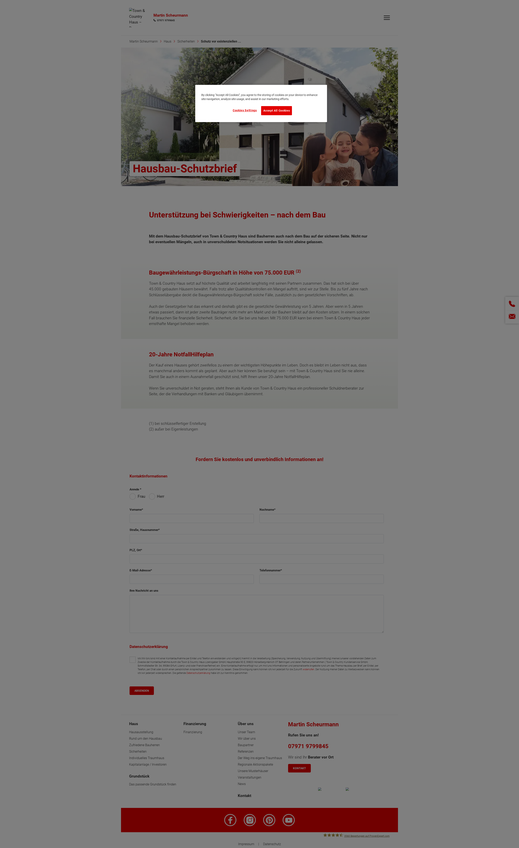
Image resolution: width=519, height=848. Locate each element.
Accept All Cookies (276, 110)
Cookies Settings (245, 110)
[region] (261, 103)
